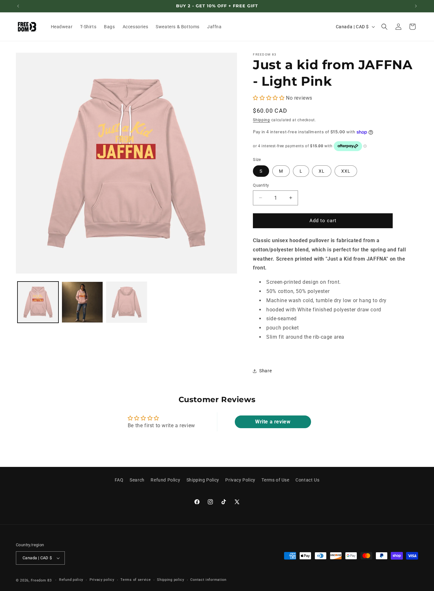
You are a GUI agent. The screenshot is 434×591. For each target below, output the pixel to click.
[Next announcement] (416, 6)
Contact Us (307, 479)
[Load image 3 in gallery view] (126, 302)
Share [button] (265, 370)
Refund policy (71, 580)
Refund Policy (165, 479)
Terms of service (135, 580)
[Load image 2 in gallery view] (82, 302)
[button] (384, 27)
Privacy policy (102, 580)
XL (322, 171)
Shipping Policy (202, 479)
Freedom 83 (41, 580)
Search (137, 479)
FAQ (119, 479)
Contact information (208, 580)
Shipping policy (170, 580)
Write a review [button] (272, 422)
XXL (345, 171)
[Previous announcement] (18, 6)
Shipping (261, 120)
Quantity (261, 185)
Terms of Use (275, 479)
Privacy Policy (240, 479)
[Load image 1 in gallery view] (37, 302)
